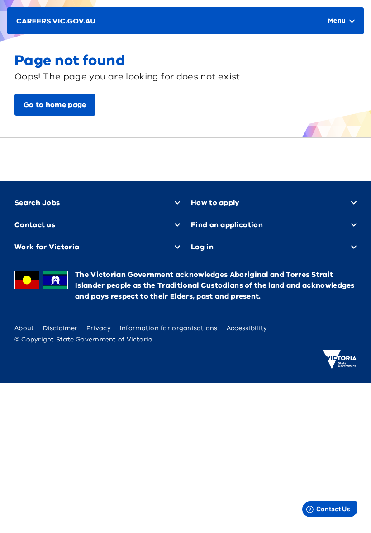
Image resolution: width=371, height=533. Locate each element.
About (24, 328)
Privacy (98, 328)
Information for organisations (169, 328)
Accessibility (247, 328)
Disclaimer (60, 328)
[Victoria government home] (340, 359)
